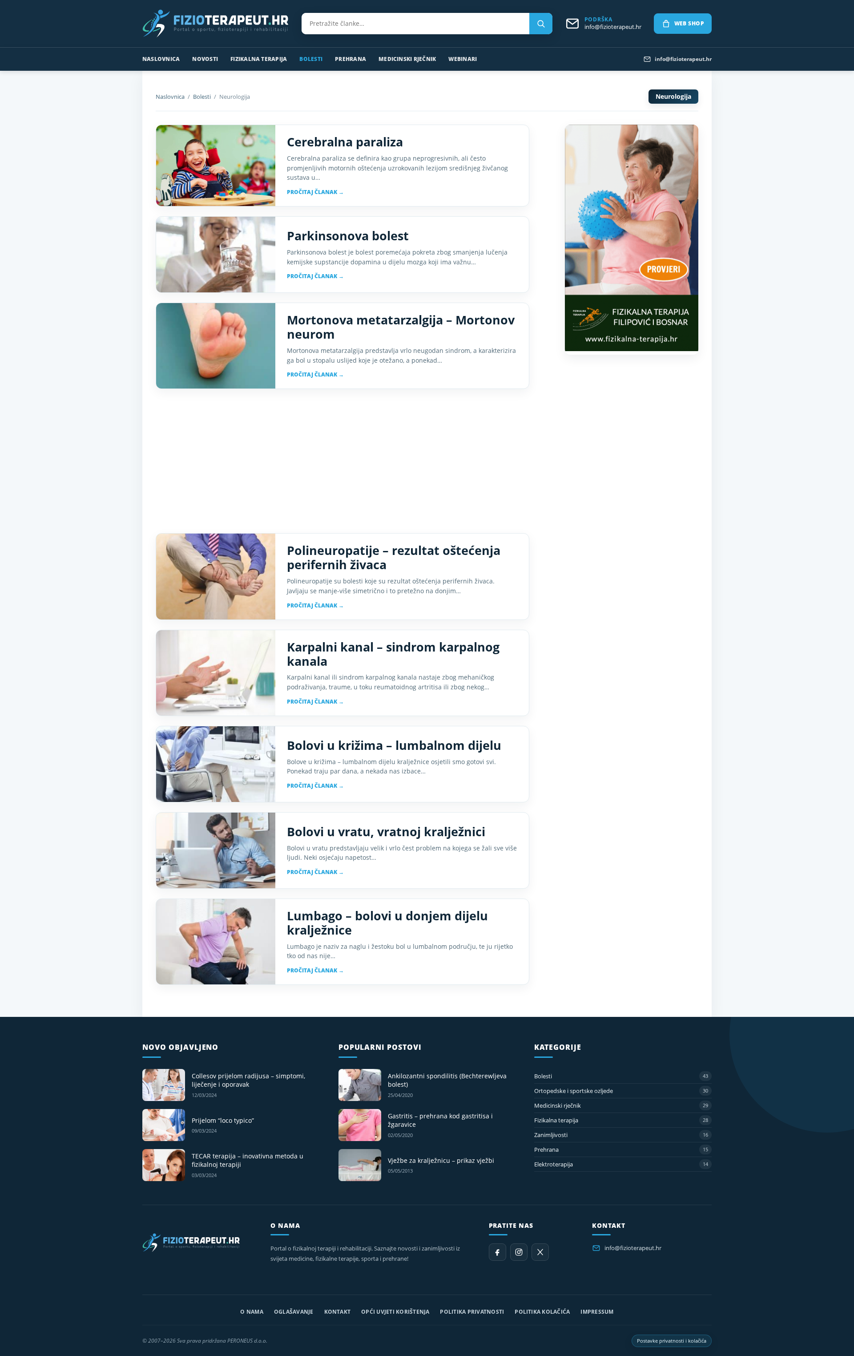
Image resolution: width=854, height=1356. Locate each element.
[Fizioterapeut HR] (215, 23)
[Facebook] (497, 1252)
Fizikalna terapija (258, 59)
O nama (251, 1312)
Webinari (462, 59)
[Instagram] (519, 1252)
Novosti (205, 59)
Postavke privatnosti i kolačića (671, 1340)
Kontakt (337, 1312)
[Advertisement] (342, 461)
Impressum (596, 1312)
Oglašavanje (294, 1312)
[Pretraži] (540, 23)
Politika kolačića (542, 1312)
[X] (540, 1252)
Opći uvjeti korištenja (395, 1312)
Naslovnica (161, 59)
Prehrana (350, 59)
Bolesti (310, 59)
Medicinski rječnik (407, 59)
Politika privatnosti (472, 1312)
